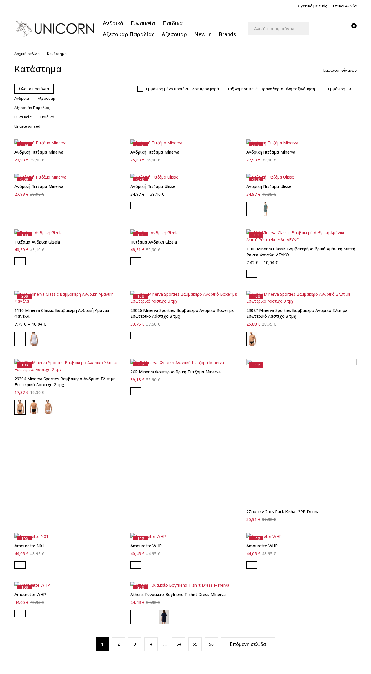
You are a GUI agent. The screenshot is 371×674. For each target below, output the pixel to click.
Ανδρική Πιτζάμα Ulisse (152, 186)
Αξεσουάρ (46, 98)
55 (195, 644)
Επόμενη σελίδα (248, 644)
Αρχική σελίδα (27, 53)
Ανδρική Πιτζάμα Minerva (38, 152)
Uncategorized (27, 126)
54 (179, 644)
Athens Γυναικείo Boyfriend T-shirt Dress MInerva (178, 594)
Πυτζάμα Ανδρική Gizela (153, 242)
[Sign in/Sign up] (323, 28)
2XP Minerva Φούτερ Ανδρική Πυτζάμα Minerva (175, 372)
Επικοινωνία (345, 5)
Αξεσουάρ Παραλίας (32, 107)
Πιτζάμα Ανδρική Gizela (37, 242)
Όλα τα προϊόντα (34, 88)
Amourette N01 (29, 545)
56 (211, 644)
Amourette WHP (146, 545)
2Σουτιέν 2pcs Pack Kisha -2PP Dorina (282, 511)
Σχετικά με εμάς (312, 5)
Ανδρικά (21, 98)
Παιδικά (47, 116)
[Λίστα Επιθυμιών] (337, 28)
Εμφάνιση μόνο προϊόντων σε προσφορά (182, 88)
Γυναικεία (23, 116)
